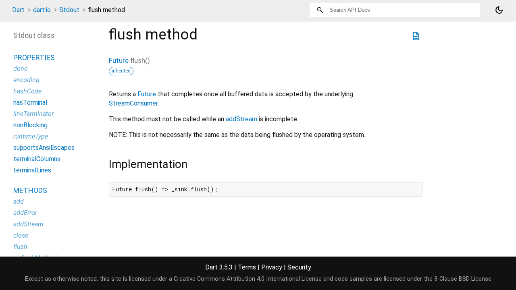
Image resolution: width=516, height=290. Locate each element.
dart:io (42, 10)
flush (20, 247)
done (20, 68)
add (18, 201)
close (20, 235)
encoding (26, 80)
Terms (247, 267)
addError (25, 213)
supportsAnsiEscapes (44, 147)
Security (299, 267)
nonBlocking (30, 125)
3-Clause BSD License (462, 279)
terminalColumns (36, 159)
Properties (34, 57)
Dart (18, 10)
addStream (241, 119)
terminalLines (32, 170)
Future (119, 60)
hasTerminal (30, 102)
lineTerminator (33, 114)
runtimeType (30, 136)
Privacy (271, 267)
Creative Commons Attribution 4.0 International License (248, 279)
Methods (30, 190)
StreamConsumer (133, 103)
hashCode (27, 91)
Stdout (69, 10)
